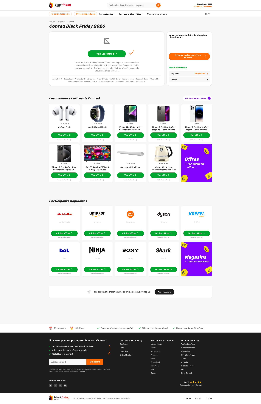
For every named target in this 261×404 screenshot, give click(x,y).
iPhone (184, 369)
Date (122, 348)
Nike (152, 369)
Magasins (61, 22)
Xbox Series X (186, 373)
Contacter (124, 344)
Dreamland (155, 362)
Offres (174, 79)
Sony (130, 258)
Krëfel (196, 222)
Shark (163, 258)
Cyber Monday (126, 355)
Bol (64, 258)
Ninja (97, 258)
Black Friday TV (187, 366)
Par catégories (106, 14)
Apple (183, 359)
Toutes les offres (188, 344)
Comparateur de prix (157, 14)
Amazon (97, 222)
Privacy (198, 398)
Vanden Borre (156, 344)
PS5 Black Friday (188, 355)
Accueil (52, 22)
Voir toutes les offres (195, 98)
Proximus (155, 366)
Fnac (153, 359)
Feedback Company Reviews (191, 385)
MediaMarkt (64, 222)
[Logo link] (51, 386)
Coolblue (130, 222)
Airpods (184, 362)
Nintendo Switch (188, 348)
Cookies (209, 398)
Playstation (185, 351)
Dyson (164, 222)
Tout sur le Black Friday (130, 14)
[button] (196, 382)
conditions (82, 371)
